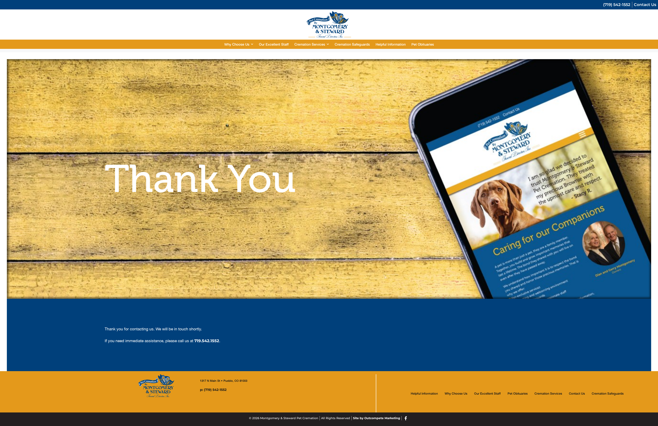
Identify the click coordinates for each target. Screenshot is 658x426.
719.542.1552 (206, 340)
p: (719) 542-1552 (213, 390)
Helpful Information (391, 44)
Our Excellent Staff (274, 44)
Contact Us (577, 393)
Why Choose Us (236, 44)
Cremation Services (309, 44)
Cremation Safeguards (352, 44)
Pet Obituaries (422, 44)
